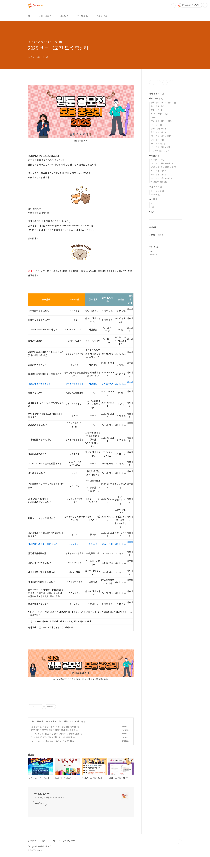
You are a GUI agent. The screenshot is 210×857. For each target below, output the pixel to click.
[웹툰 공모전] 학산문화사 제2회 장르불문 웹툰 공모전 (53, 726)
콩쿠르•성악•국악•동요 (159, 128)
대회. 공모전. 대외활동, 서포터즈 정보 (48, 797)
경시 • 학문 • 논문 (158, 106)
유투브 (171, 82)
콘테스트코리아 (41, 793)
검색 (173, 6)
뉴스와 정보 (102, 15)
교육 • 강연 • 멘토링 (158, 174)
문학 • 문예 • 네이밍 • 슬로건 (162, 102)
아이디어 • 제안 (157, 143)
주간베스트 (82, 15)
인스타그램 (158, 82)
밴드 (55, 841)
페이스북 (151, 82)
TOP (180, 842)
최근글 (152, 235)
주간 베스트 (154, 186)
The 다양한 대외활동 (159, 182)
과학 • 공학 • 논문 (158, 110)
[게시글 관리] (40, 706)
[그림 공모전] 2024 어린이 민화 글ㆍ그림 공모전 (51, 737)
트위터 (165, 82)
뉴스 (152, 203)
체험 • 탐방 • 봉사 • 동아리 (161, 163)
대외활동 (64, 15)
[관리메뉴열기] (205, 5)
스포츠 (153, 117)
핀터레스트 (32, 841)
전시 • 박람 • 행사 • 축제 (160, 178)
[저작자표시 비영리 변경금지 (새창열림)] (60, 706)
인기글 (160, 235)
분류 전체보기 (155, 93)
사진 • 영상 (155, 124)
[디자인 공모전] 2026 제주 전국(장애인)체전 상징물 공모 (55, 733)
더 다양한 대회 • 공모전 (160, 151)
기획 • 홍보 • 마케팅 (158, 170)
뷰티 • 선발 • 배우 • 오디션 (161, 136)
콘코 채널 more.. (69, 841)
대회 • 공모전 (45, 15)
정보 (152, 207)
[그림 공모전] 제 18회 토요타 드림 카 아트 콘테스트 (52, 740)
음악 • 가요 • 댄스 (158, 132)
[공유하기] (37, 706)
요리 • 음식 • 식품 (158, 139)
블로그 (44, 841)
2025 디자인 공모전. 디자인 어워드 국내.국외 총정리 (53, 730)
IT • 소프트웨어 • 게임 (159, 113)
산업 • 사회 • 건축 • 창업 (160, 147)
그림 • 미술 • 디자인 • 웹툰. (56, 721)
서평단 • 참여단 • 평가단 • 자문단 (164, 167)
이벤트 (152, 211)
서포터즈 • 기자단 (157, 159)
